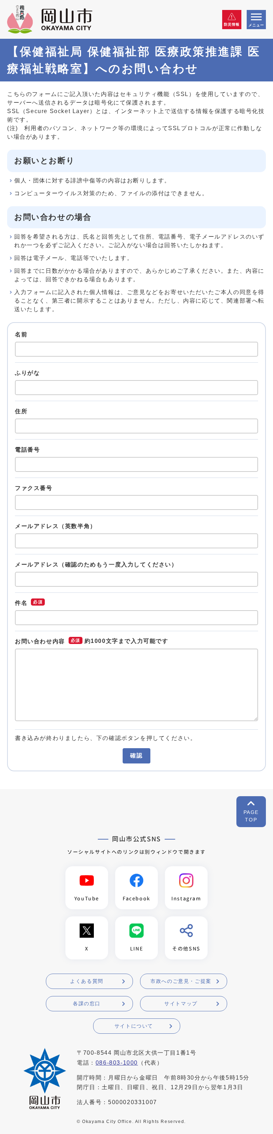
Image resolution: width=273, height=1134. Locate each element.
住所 (21, 411)
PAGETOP (251, 815)
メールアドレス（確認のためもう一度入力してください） (96, 564)
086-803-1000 (117, 1063)
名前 (21, 334)
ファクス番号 (34, 488)
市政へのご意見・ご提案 (181, 981)
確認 (136, 755)
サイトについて (133, 1026)
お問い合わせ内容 (40, 641)
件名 (21, 603)
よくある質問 (86, 981)
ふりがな (27, 373)
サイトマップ (181, 1003)
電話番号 (27, 450)
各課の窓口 (87, 1003)
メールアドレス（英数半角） (55, 526)
